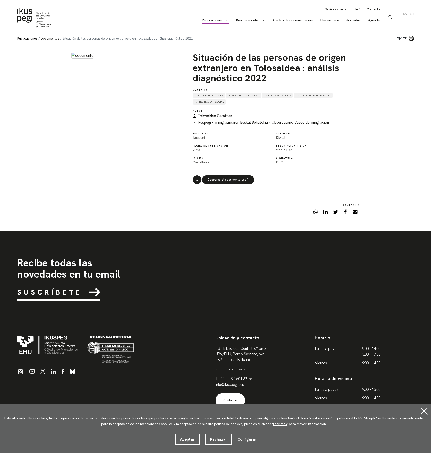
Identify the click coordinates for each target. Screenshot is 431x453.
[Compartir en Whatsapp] (315, 213)
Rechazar (218, 439)
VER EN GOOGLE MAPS (230, 369)
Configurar (246, 439)
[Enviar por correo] (355, 213)
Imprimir (401, 38)
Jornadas (353, 20)
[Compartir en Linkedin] (325, 213)
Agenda (374, 20)
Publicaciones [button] (212, 20)
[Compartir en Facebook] (345, 213)
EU (412, 14)
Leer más (280, 424)
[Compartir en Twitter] (335, 213)
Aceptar (187, 439)
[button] (390, 17)
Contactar (230, 400)
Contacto (373, 9)
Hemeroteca (329, 20)
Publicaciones (27, 38)
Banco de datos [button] (248, 20)
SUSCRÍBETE (49, 292)
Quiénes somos (335, 9)
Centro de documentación (293, 20)
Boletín (356, 9)
